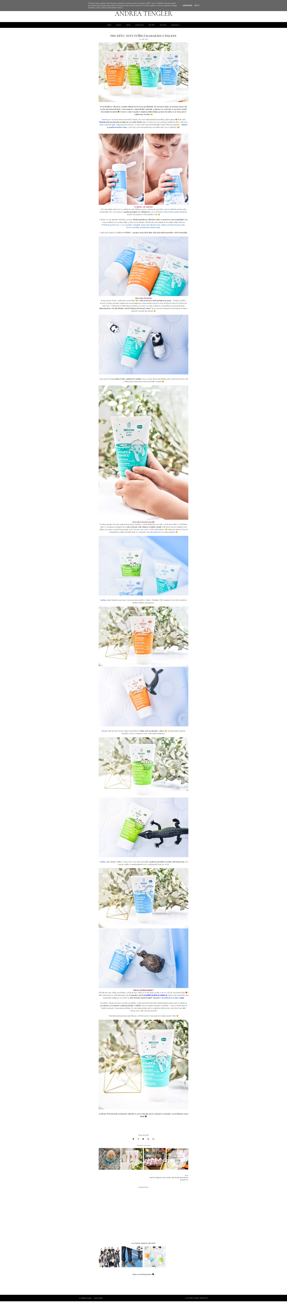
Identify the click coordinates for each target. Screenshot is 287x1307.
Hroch (104, 731)
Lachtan (103, 600)
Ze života (163, 25)
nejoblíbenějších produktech (155, 995)
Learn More (187, 5)
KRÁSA (128, 25)
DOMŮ (109, 25)
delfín (103, 862)
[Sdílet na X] (133, 1139)
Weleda (102, 122)
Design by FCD (203, 1298)
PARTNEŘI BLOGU (98, 1298)
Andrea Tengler (143, 14)
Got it (197, 5)
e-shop (181, 998)
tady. (113, 124)
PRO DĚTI (152, 25)
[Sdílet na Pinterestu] (143, 1139)
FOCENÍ (118, 25)
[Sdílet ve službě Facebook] (138, 1139)
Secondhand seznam (85, 1298)
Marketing (139, 25)
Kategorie (175, 25)
